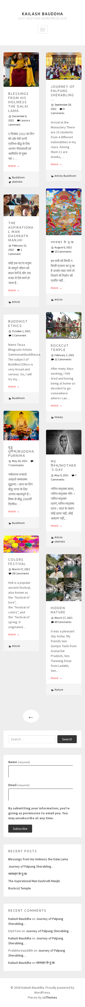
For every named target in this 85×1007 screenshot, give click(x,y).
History (59, 417)
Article (58, 175)
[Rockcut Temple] (63, 325)
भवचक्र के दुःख (62, 242)
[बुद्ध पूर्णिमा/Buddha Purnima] (21, 425)
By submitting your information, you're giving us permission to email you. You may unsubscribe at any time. (39, 813)
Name (19, 762)
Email (19, 785)
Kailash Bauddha (42, 14)
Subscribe (20, 828)
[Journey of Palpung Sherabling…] (63, 66)
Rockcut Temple (19, 888)
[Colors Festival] (21, 544)
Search (67, 739)
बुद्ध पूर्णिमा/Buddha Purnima (21, 451)
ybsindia (17, 181)
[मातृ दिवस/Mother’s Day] (63, 442)
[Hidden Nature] (63, 577)
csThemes (49, 997)
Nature (59, 689)
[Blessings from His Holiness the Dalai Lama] (21, 69)
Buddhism (18, 177)
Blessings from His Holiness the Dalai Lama (18, 102)
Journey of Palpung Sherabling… (31, 866)
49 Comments (63, 622)
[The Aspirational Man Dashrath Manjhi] (21, 205)
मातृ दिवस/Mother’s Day (63, 465)
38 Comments (20, 573)
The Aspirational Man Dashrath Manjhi (34, 881)
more (14, 166)
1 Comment (19, 335)
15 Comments (63, 251)
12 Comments (63, 359)
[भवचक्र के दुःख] (63, 211)
